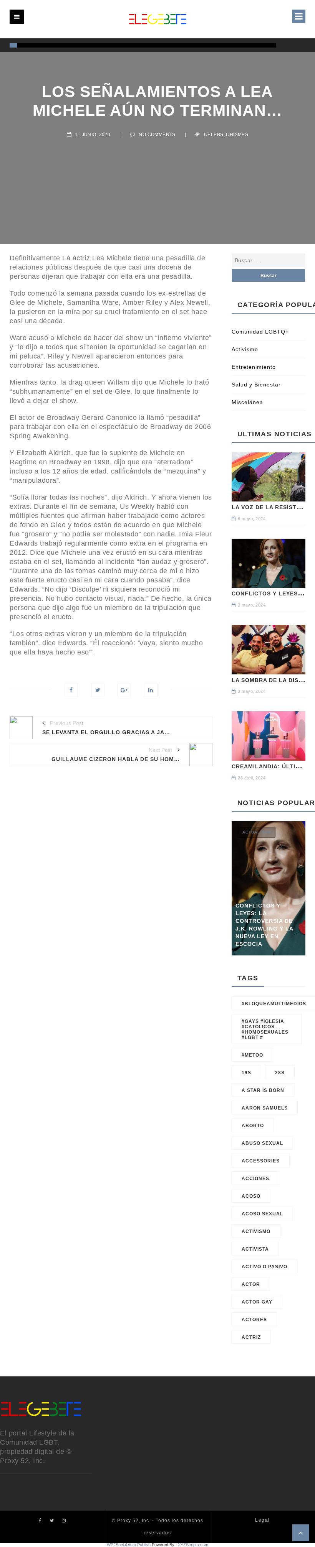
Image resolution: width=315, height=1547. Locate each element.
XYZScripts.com (193, 1544)
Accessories (261, 1161)
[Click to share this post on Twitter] (97, 690)
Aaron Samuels (265, 1108)
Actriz (251, 1337)
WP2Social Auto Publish (129, 1544)
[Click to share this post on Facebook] (71, 690)
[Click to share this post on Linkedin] (151, 690)
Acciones (255, 1178)
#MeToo (252, 1055)
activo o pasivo (264, 1266)
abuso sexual (262, 1143)
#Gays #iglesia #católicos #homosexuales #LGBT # (265, 1029)
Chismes (237, 134)
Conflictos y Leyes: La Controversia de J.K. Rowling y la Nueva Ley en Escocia (264, 925)
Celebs (213, 134)
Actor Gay (257, 1302)
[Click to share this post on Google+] (124, 690)
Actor (251, 1284)
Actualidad (256, 832)
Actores (254, 1319)
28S (280, 1072)
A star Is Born (263, 1090)
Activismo (245, 349)
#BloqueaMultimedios (274, 1003)
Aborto (253, 1125)
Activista (255, 1249)
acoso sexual (262, 1214)
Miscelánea (247, 402)
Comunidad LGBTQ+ (260, 332)
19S (246, 1072)
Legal (262, 1520)
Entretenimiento (254, 367)
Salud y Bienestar (256, 384)
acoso (251, 1196)
